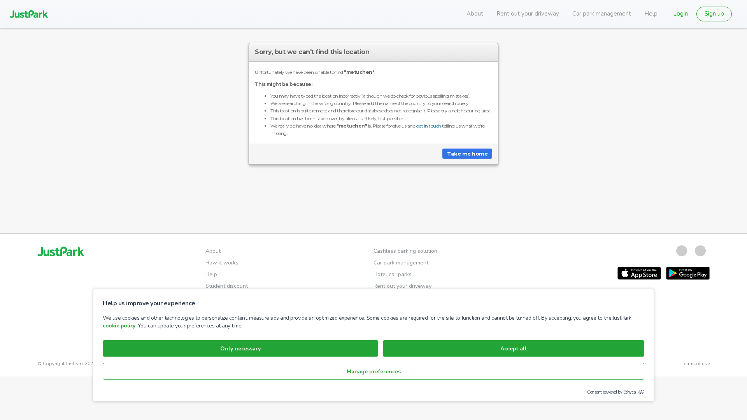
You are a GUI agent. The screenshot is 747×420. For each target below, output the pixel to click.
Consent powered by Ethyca (611, 392)
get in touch (428, 126)
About (474, 14)
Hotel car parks (393, 274)
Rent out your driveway (527, 14)
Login (680, 14)
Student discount (226, 286)
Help (651, 14)
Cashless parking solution (405, 251)
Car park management (601, 14)
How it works (221, 262)
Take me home (467, 153)
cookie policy (119, 325)
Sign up (714, 14)
